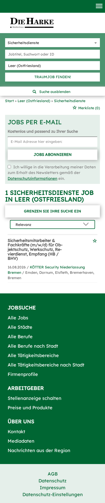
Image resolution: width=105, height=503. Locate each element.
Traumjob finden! (52, 77)
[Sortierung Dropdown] (87, 225)
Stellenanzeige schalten (34, 398)
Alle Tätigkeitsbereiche (33, 355)
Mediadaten (21, 441)
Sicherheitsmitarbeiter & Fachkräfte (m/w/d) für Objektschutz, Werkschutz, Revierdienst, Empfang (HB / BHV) (35, 249)
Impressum (52, 488)
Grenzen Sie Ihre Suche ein (52, 211)
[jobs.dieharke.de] (32, 22)
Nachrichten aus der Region (39, 450)
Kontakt (16, 431)
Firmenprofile (23, 374)
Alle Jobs (18, 318)
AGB (53, 474)
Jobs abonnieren (53, 154)
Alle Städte (20, 327)
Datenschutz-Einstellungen (52, 494)
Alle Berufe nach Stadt (33, 346)
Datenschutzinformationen (32, 178)
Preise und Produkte (30, 408)
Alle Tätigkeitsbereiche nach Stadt (46, 365)
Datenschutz (52, 481)
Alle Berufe (20, 336)
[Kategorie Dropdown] (95, 42)
